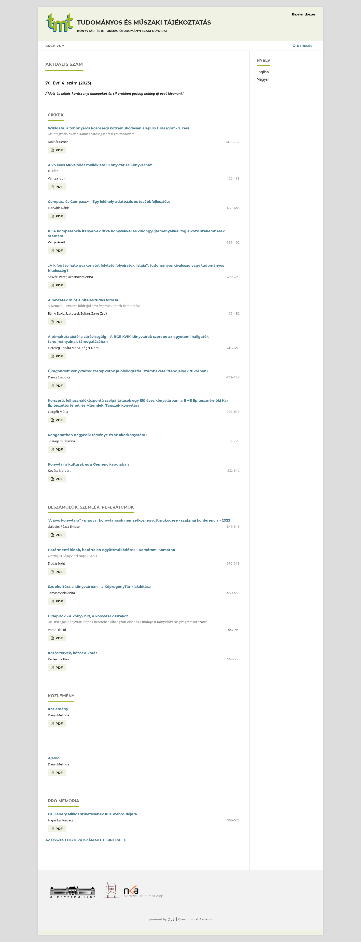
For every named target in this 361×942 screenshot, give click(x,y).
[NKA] (145, 896)
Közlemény (58, 709)
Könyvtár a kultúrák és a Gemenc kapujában (88, 464)
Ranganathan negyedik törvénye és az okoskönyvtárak (98, 435)
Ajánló (53, 758)
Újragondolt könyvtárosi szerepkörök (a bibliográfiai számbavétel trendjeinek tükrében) (128, 371)
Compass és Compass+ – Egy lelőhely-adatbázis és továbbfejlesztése (109, 201)
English (263, 71)
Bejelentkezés (304, 14)
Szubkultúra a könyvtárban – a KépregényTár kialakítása (99, 586)
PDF (59, 150)
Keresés (304, 46)
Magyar (263, 79)
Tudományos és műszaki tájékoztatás (144, 26)
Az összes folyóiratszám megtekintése (83, 840)
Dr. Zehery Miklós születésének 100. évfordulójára (92, 814)
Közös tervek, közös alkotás (72, 653)
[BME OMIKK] (113, 896)
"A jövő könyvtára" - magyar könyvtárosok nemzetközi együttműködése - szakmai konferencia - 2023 (139, 520)
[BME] (74, 896)
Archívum (54, 46)
